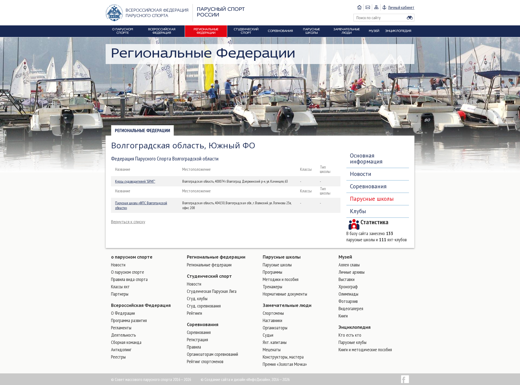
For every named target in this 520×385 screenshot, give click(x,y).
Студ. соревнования (204, 306)
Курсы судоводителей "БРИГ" (135, 181)
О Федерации (123, 313)
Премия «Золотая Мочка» (285, 364)
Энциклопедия (354, 327)
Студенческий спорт (209, 276)
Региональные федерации (142, 130)
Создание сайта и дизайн (224, 379)
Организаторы (275, 327)
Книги (343, 316)
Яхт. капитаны (275, 342)
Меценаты (272, 349)
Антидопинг (121, 349)
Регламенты (121, 327)
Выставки (347, 279)
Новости (360, 174)
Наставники (272, 320)
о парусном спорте (131, 257)
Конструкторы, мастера (283, 357)
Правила (194, 347)
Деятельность (123, 335)
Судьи (268, 335)
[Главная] (359, 7)
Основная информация (366, 158)
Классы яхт (120, 286)
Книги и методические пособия (365, 349)
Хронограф (348, 286)
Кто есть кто (350, 335)
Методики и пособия (280, 279)
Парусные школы (372, 198)
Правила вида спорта (129, 279)
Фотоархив (348, 301)
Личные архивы (352, 272)
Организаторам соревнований (212, 354)
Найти (410, 17)
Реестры (118, 357)
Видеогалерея (351, 308)
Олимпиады (348, 294)
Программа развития (129, 320)
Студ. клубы (197, 298)
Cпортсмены (273, 313)
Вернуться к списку (128, 221)
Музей (345, 257)
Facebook (405, 379)
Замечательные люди (287, 305)
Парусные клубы (352, 342)
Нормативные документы (285, 294)
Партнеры (119, 294)
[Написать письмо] (367, 7)
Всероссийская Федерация (141, 305)
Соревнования (368, 186)
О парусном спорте (127, 272)
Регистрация (197, 339)
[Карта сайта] (376, 7)
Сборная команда (126, 342)
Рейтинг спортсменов (205, 361)
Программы (272, 272)
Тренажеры (272, 286)
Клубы (358, 211)
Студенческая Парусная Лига (211, 291)
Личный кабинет (401, 7)
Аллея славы (349, 265)
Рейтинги (194, 313)
